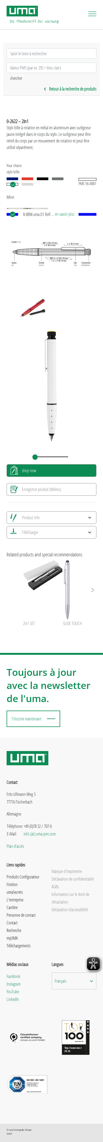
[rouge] (27, 178)
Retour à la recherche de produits (72, 89)
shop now (29, 471)
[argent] (27, 184)
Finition (12, 884)
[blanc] (12, 184)
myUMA (12, 938)
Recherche (14, 930)
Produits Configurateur (23, 877)
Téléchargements (18, 946)
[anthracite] (57, 178)
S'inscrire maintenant (26, 719)
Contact (12, 923)
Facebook (13, 976)
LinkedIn (13, 999)
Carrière (12, 907)
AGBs (55, 887)
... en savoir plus (63, 214)
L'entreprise (15, 900)
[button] (92, 590)
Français (60, 981)
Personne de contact (21, 915)
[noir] (42, 178)
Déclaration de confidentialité (73, 879)
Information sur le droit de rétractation (70, 898)
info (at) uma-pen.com (40, 834)
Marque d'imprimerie (67, 871)
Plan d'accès (15, 846)
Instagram (14, 984)
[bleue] (12, 178)
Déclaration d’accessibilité (70, 910)
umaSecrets (15, 892)
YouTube (13, 992)
